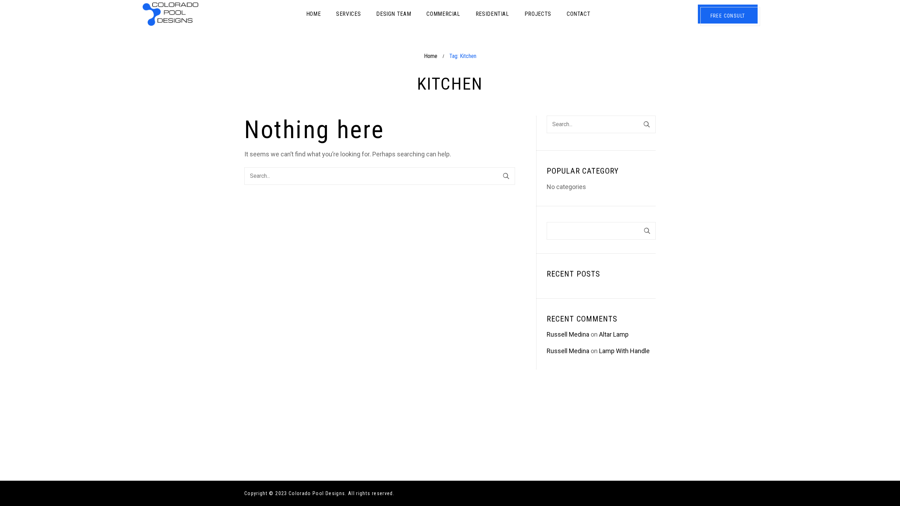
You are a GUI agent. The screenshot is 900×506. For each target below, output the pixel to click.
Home (430, 56)
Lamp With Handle (624, 351)
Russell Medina (568, 334)
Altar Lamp (614, 334)
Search (647, 231)
